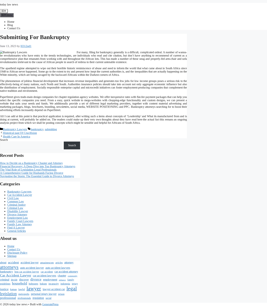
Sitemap (12, 255)
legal (71, 288)
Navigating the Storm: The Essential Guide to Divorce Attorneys (37, 176)
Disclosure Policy (17, 252)
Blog (10, 25)
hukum (43, 283)
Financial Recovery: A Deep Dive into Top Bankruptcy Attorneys (37, 166)
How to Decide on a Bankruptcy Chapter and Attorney (31, 163)
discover (24, 279)
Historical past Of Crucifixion (20, 132)
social (48, 298)
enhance (62, 280)
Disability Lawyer (17, 211)
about (3, 262)
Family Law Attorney (19, 224)
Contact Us (13, 28)
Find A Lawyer (16, 227)
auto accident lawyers (57, 267)
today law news (9, 4)
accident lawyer (30, 262)
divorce (35, 279)
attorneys (9, 267)
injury (75, 283)
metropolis (23, 294)
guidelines (5, 283)
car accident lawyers (44, 275)
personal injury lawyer (43, 294)
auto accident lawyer (32, 267)
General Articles (16, 230)
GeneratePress (50, 304)
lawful (21, 289)
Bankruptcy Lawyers (15, 129)
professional (8, 298)
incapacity (53, 283)
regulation (38, 298)
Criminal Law (15, 208)
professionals (24, 298)
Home (10, 21)
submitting (51, 129)
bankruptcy (37, 129)
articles (59, 262)
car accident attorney (66, 271)
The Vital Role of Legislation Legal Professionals (28, 169)
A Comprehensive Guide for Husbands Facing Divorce (31, 172)
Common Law (15, 201)
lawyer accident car (54, 289)
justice (4, 289)
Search (4, 139)
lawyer (34, 288)
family (70, 279)
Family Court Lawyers (20, 221)
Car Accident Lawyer (19, 194)
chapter (62, 275)
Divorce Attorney (17, 214)
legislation (8, 293)
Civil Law (13, 198)
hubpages (33, 283)
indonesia (65, 283)
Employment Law (17, 217)
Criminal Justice (16, 204)
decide (14, 279)
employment (50, 279)
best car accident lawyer (27, 271)
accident (13, 262)
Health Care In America (16, 136)
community (72, 276)
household (19, 283)
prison (61, 294)
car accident (47, 271)
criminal (4, 279)
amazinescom (47, 262)
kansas (13, 289)
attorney (69, 262)
